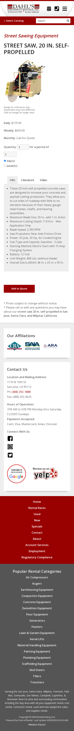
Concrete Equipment (37, 602)
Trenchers (37, 682)
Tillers (37, 676)
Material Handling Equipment (37, 645)
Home (37, 501)
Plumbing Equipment (37, 657)
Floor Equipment (37, 614)
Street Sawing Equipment (31, 36)
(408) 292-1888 (21, 392)
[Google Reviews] (16, 482)
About (37, 538)
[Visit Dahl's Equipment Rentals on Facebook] (10, 438)
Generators (37, 620)
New (37, 520)
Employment (37, 551)
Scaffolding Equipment (37, 663)
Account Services (37, 545)
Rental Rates (37, 508)
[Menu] (64, 8)
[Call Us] (57, 8)
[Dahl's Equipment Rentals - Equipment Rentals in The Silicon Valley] (23, 8)
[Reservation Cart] (49, 8)
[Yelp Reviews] (45, 479)
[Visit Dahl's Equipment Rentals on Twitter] (10, 455)
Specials (37, 526)
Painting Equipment (37, 651)
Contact (37, 532)
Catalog (15, 20)
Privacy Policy (37, 724)
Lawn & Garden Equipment (37, 633)
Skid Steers (37, 670)
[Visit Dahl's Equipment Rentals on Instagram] (10, 446)
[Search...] (67, 20)
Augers (37, 583)
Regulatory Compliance (37, 557)
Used (37, 514)
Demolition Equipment (37, 608)
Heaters (37, 626)
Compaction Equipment (37, 596)
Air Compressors (37, 577)
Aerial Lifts (37, 639)
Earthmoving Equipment (37, 589)
